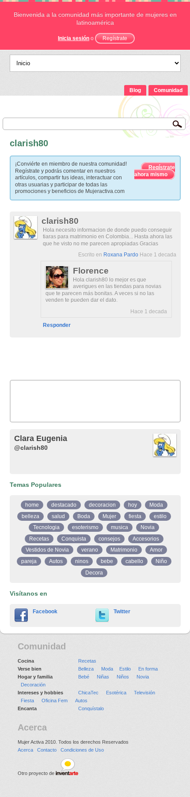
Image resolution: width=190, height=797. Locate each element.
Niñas (103, 676)
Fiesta (27, 700)
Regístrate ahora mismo (154, 171)
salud (58, 516)
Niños (123, 676)
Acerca (25, 750)
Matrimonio (123, 550)
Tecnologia (46, 527)
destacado (63, 505)
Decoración (33, 684)
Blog (135, 90)
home (32, 505)
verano (89, 550)
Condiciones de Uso (82, 750)
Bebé (83, 676)
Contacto (47, 750)
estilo (160, 516)
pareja (29, 561)
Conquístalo (91, 708)
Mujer (109, 516)
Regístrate (115, 38)
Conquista (73, 539)
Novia (148, 527)
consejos (109, 539)
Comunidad (168, 90)
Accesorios (146, 539)
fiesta (135, 516)
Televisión (144, 692)
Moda (156, 505)
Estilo (125, 668)
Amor (156, 550)
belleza (30, 516)
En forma (148, 668)
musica (119, 527)
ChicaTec (88, 692)
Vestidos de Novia (47, 550)
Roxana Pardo (120, 255)
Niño (161, 561)
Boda (83, 516)
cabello (134, 561)
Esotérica (116, 692)
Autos (56, 561)
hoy (132, 505)
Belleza (86, 668)
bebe (107, 561)
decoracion (102, 505)
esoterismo (85, 527)
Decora (94, 573)
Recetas (39, 539)
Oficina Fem (55, 700)
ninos (81, 561)
